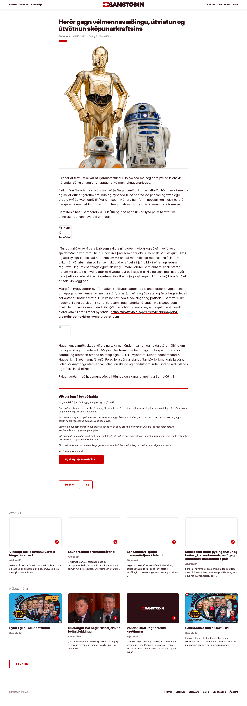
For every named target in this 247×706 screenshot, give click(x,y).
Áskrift (211, 4)
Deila (70, 485)
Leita (235, 4)
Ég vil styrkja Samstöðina (81, 459)
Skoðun (24, 4)
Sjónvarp (36, 4)
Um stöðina (223, 4)
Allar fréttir (22, 664)
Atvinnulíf (64, 36)
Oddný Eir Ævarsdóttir (100, 36)
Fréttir (13, 4)
